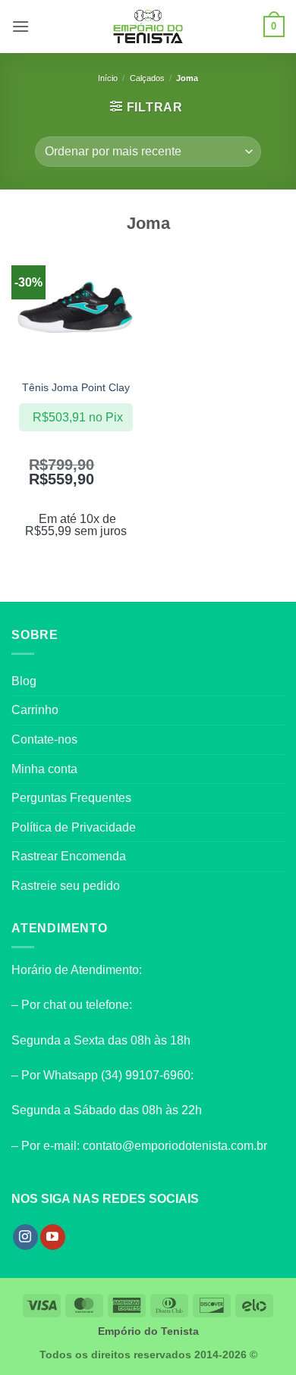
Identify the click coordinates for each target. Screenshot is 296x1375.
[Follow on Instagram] (25, 1237)
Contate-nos (44, 739)
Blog (23, 681)
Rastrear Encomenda (68, 856)
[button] (20, 26)
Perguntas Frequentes (71, 797)
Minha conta (44, 769)
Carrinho (34, 709)
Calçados (147, 78)
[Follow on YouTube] (52, 1237)
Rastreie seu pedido (65, 885)
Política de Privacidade (73, 827)
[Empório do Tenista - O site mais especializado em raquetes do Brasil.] (148, 26)
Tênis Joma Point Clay (76, 387)
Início (108, 78)
